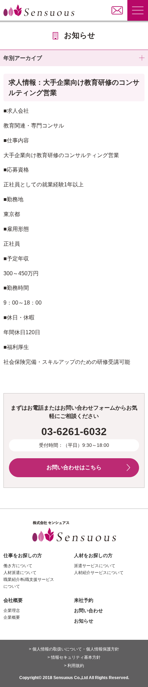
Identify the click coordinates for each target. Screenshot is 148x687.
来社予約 (83, 600)
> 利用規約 (74, 665)
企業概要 (11, 617)
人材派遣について (19, 572)
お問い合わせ (88, 610)
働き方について (17, 565)
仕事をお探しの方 (22, 555)
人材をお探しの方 (93, 555)
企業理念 (11, 610)
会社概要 (13, 600)
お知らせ (83, 621)
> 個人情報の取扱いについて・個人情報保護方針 (74, 649)
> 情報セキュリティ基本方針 (74, 657)
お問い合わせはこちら (74, 467)
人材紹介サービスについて (99, 572)
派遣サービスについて (94, 565)
